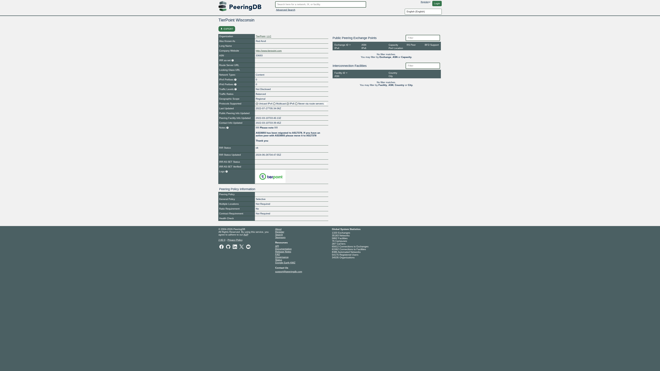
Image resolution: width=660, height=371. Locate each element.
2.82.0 (221, 240)
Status (278, 259)
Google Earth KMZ (285, 262)
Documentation (283, 249)
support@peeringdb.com (288, 271)
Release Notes (283, 251)
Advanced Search (285, 9)
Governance (282, 257)
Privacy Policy (235, 240)
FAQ (277, 254)
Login (437, 3)
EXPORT (226, 28)
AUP (246, 234)
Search (279, 234)
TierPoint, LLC (263, 36)
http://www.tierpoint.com (269, 50)
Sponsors (280, 237)
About (278, 229)
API (277, 246)
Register (425, 2)
